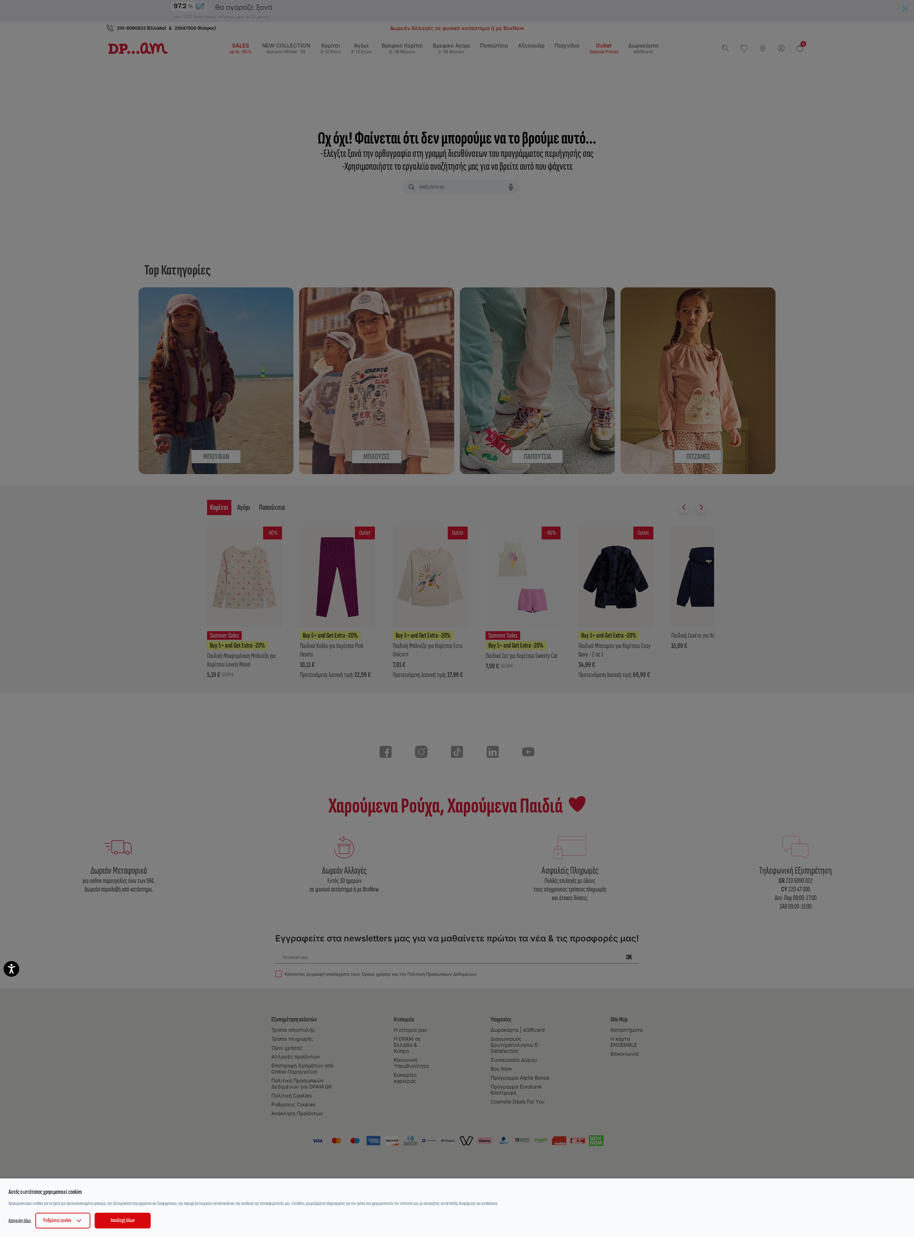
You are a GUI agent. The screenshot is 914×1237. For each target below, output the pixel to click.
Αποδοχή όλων (123, 1220)
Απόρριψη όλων (20, 1220)
